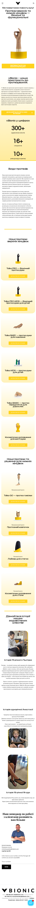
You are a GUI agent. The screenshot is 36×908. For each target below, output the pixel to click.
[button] (2, 3)
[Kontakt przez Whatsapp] (30, 902)
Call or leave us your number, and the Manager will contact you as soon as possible (16, 856)
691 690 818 (8, 896)
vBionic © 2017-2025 (22, 900)
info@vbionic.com (18, 894)
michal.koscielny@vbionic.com (10, 849)
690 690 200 (9, 894)
